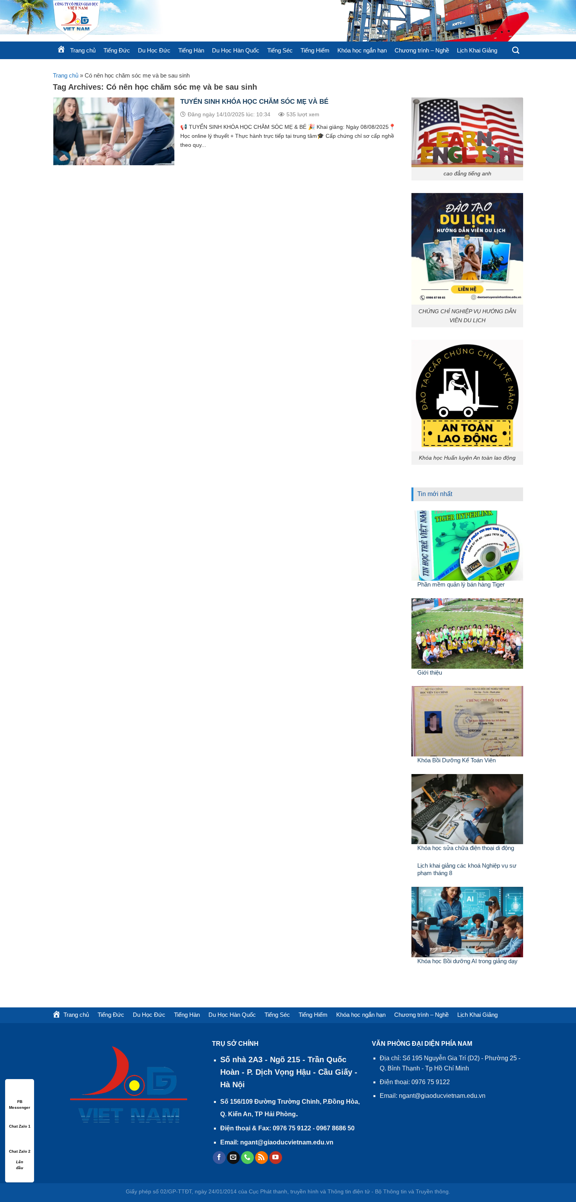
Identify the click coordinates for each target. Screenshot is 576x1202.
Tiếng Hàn (191, 50)
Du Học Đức (154, 50)
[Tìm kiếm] (515, 50)
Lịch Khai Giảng (477, 50)
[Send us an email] (233, 1157)
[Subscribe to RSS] (261, 1157)
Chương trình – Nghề (422, 50)
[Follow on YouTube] (275, 1157)
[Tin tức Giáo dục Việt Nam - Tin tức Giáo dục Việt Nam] (147, 21)
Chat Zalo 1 (20, 1126)
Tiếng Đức (116, 50)
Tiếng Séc (280, 50)
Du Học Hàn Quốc (235, 50)
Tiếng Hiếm (315, 50)
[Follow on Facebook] (219, 1157)
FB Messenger (19, 1102)
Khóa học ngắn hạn (362, 50)
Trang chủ (65, 75)
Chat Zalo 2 (20, 1151)
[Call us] (247, 1157)
